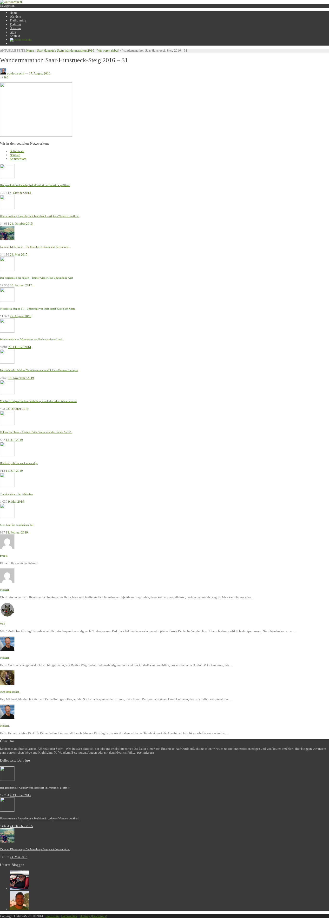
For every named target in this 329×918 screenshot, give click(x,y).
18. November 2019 (21, 378)
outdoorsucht (15, 73)
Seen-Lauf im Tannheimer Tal (16, 524)
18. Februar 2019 (17, 532)
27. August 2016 (20, 316)
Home (30, 50)
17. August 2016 (39, 73)
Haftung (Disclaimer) (93, 916)
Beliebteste (17, 151)
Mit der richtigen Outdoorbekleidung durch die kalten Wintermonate (38, 401)
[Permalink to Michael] (19, 889)
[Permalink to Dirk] (19, 909)
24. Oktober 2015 (21, 223)
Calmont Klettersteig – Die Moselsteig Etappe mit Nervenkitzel (35, 246)
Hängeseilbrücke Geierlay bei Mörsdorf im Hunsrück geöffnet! (35, 185)
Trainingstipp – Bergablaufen (16, 494)
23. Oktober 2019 (17, 409)
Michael (4, 589)
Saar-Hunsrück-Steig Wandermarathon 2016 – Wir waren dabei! (78, 50)
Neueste (15, 155)
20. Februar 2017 (21, 285)
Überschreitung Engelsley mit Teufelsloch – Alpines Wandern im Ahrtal (39, 216)
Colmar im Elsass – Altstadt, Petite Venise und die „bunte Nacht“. (36, 432)
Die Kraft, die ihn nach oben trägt (19, 463)
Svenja (3, 555)
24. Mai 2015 (18, 254)
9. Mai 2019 (16, 501)
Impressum (52, 916)
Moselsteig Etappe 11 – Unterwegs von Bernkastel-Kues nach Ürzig (37, 308)
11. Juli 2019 (14, 470)
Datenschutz (69, 916)
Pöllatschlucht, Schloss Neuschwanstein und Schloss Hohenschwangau (39, 370)
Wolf (2, 623)
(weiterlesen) (145, 752)
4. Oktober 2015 (20, 193)
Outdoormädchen (10, 691)
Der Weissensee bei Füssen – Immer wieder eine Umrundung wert (36, 277)
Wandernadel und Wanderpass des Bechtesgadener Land (31, 339)
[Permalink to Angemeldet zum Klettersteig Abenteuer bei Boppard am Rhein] (7, 548)
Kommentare (18, 159)
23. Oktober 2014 (19, 347)
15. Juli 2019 (14, 440)
